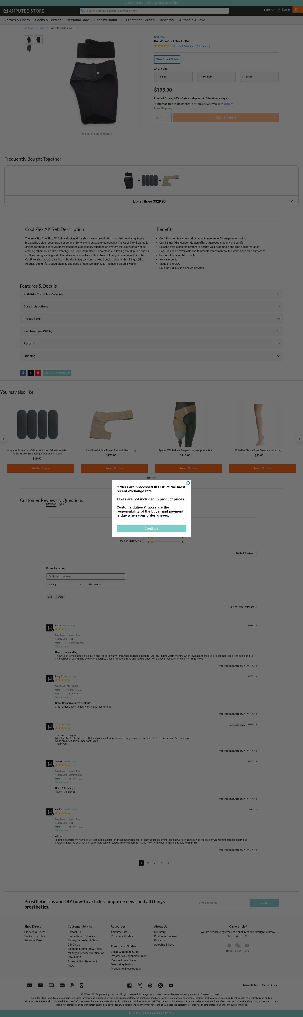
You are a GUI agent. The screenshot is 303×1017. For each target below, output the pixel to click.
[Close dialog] (188, 483)
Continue (151, 528)
